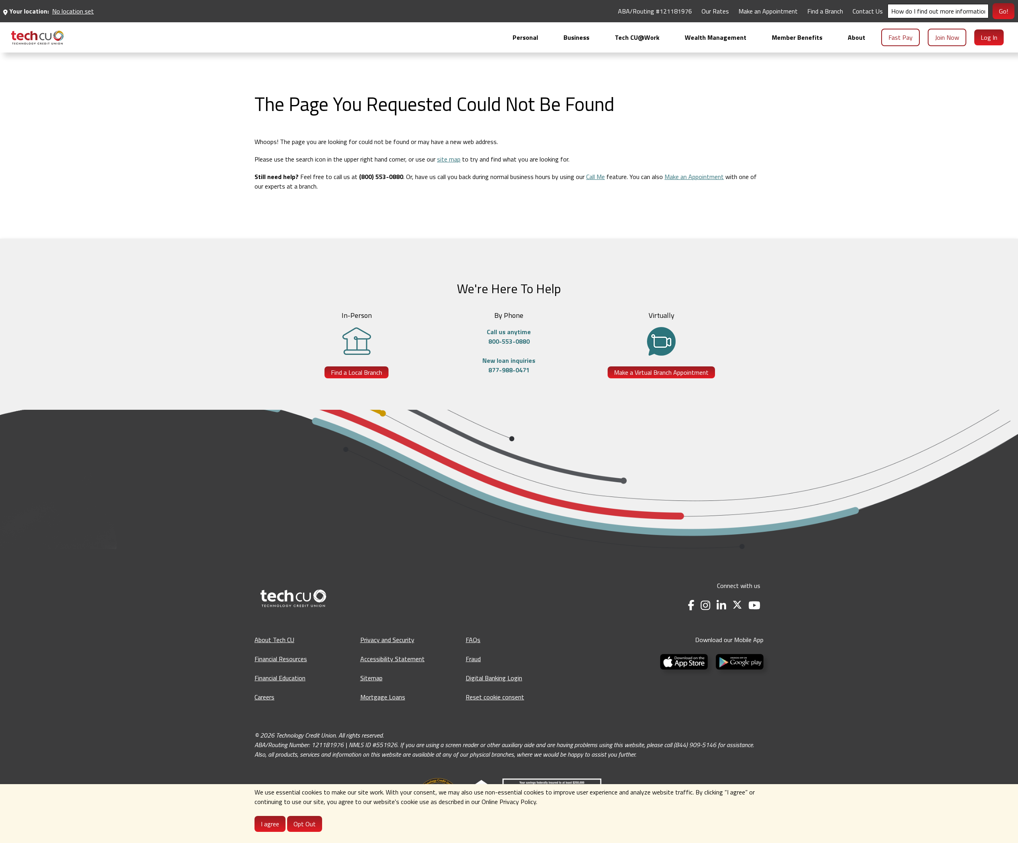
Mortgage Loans (382, 697)
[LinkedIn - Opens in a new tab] (721, 605)
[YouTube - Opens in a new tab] (754, 605)
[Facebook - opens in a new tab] (691, 605)
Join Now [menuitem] (947, 37)
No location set (73, 11)
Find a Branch (825, 11)
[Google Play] (738, 661)
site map (448, 159)
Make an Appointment (768, 11)
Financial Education (279, 678)
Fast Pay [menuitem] (900, 37)
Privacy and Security (387, 639)
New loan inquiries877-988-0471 (508, 365)
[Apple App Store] (685, 661)
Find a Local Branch (356, 372)
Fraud (473, 659)
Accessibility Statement (392, 659)
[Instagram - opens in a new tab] (705, 605)
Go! (1003, 11)
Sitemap (371, 678)
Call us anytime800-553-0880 (509, 336)
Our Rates (715, 11)
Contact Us (868, 11)
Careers (264, 697)
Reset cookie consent (495, 697)
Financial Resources (280, 659)
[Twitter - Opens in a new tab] (737, 605)
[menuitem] (37, 38)
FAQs (473, 639)
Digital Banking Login (494, 678)
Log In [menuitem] (989, 37)
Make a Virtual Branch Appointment (661, 372)
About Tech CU (274, 639)
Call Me (595, 176)
